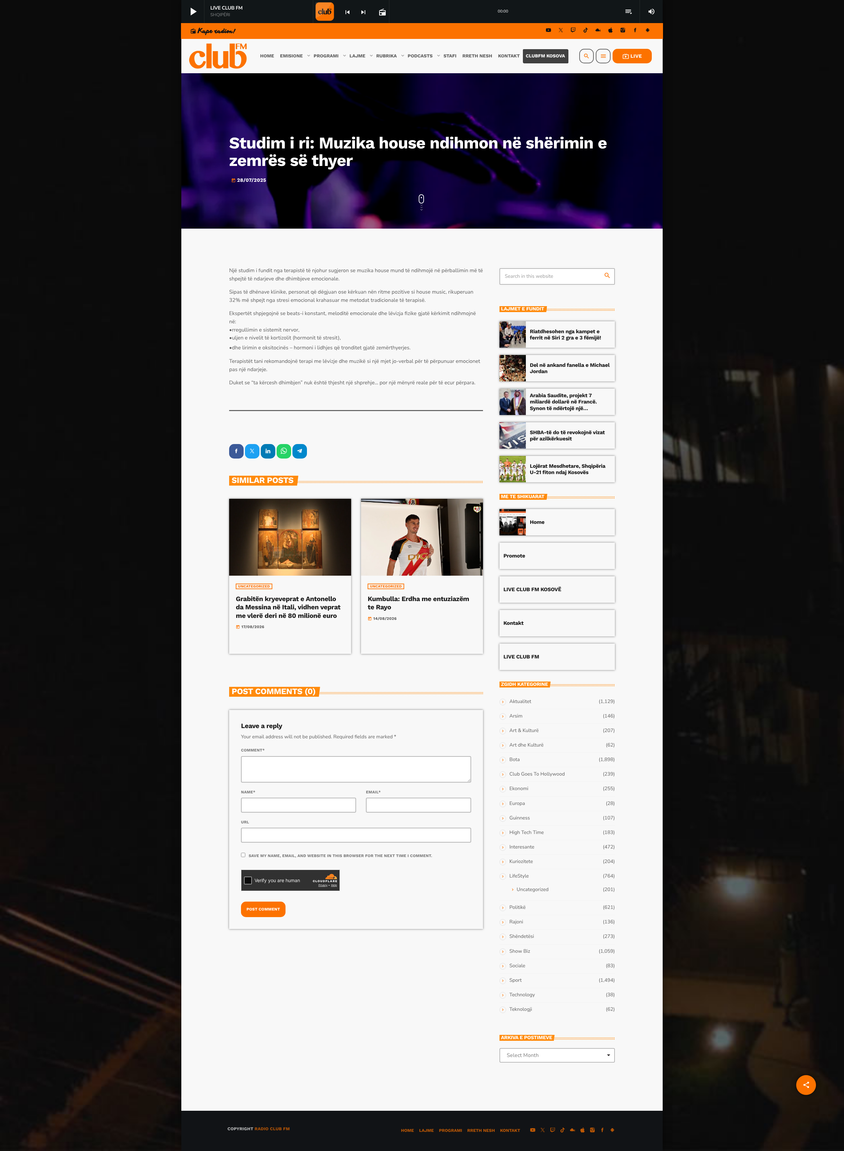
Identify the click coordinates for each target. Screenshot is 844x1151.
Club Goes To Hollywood (537, 774)
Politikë (517, 907)
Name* (248, 792)
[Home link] (218, 56)
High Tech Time (526, 832)
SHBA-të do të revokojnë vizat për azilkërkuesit (567, 435)
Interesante (521, 847)
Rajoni (516, 922)
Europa (517, 803)
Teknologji (520, 1009)
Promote (514, 556)
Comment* (253, 750)
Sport (515, 980)
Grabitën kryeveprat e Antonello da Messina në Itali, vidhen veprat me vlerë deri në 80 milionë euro (288, 607)
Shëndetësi (521, 936)
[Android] (647, 31)
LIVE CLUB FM (521, 657)
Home (537, 522)
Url (245, 822)
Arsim (516, 716)
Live (632, 56)
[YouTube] (548, 31)
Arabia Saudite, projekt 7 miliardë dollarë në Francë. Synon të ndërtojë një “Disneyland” (563, 405)
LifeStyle (519, 876)
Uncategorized (254, 586)
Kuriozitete (521, 861)
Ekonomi (518, 788)
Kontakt (513, 623)
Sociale (517, 966)
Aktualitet (520, 701)
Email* (373, 792)
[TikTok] (585, 31)
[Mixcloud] (598, 31)
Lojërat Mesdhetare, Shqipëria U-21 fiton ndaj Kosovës (567, 469)
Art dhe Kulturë (526, 745)
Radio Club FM (272, 1129)
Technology (522, 995)
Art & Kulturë (524, 730)
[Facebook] (635, 31)
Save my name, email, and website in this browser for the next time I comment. (340, 855)
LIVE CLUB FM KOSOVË (532, 589)
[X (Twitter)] (560, 31)
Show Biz (519, 951)
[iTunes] (610, 31)
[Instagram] (622, 31)
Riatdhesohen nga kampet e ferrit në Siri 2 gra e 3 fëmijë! (565, 334)
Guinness (519, 818)
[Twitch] (573, 31)
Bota (514, 759)
